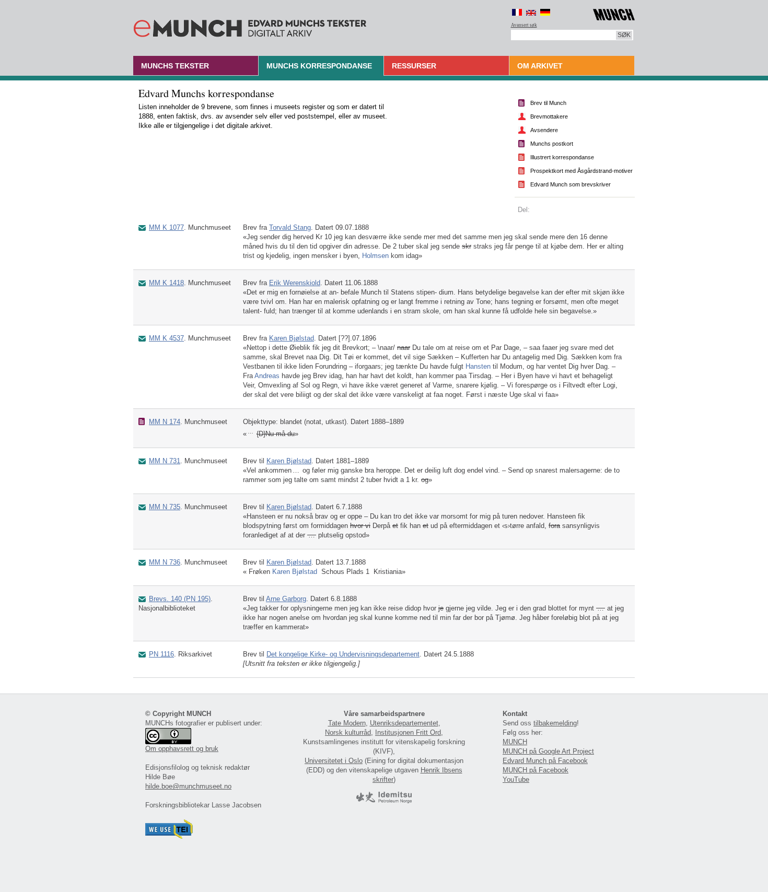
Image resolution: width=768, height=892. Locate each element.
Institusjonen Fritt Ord (408, 732)
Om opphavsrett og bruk (181, 749)
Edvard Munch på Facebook (545, 761)
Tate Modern (347, 723)
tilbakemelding (555, 723)
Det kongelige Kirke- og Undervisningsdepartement (343, 654)
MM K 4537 (166, 338)
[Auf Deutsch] (545, 12)
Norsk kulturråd (348, 732)
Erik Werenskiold (294, 283)
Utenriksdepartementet (404, 723)
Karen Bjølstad (291, 338)
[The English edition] (531, 12)
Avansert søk (524, 25)
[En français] (517, 12)
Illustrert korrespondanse (562, 157)
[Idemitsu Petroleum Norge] (384, 801)
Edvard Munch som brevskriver (570, 184)
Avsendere (544, 130)
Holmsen (375, 256)
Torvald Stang (290, 227)
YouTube (516, 779)
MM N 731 (164, 461)
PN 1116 (161, 654)
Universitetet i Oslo (334, 761)
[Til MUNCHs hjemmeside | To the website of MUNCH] (614, 12)
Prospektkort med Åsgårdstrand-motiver (581, 171)
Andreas (267, 376)
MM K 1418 (166, 283)
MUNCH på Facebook (535, 770)
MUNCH (515, 742)
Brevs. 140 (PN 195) (180, 599)
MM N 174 (164, 422)
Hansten (478, 366)
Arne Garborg (286, 599)
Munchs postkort (551, 143)
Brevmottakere (549, 116)
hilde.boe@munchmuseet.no (188, 786)
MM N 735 (164, 507)
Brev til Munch (548, 103)
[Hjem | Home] (250, 26)
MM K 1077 (166, 227)
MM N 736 (164, 562)
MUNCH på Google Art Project (548, 751)
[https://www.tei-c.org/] (169, 836)
